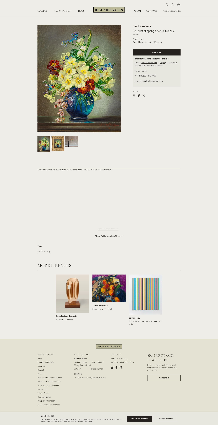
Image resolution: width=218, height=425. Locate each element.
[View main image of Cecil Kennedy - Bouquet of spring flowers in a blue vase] (43, 144)
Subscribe (164, 377)
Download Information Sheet (108, 229)
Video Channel (171, 11)
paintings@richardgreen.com (150, 81)
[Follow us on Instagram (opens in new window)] (135, 96)
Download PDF (107, 170)
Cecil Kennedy (43, 251)
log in (162, 62)
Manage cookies (165, 418)
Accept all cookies (139, 418)
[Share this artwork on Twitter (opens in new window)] (144, 96)
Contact (151, 11)
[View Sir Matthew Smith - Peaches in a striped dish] (109, 288)
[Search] (167, 5)
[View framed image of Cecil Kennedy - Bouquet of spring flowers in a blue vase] (57, 143)
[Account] (173, 5)
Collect (42, 11)
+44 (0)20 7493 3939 (146, 76)
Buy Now (156, 52)
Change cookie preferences (48, 405)
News (81, 11)
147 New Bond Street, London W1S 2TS (90, 378)
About (137, 11)
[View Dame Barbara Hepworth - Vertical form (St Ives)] (72, 294)
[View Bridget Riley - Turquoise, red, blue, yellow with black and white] (145, 295)
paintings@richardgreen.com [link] (122, 362)
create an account (149, 62)
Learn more (88, 421)
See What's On (62, 11)
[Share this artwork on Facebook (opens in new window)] (140, 96)
